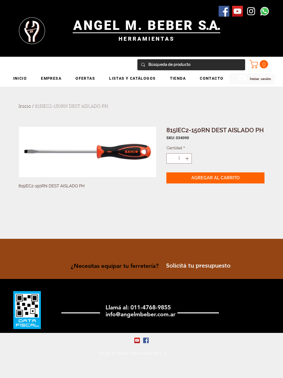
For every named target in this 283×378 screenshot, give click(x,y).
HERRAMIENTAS (147, 38)
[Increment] (187, 158)
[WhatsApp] (264, 11)
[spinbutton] (179, 158)
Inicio (25, 106)
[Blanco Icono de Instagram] (251, 11)
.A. (213, 25)
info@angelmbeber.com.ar (140, 314)
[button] (260, 64)
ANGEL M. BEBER (135, 25)
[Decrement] (170, 158)
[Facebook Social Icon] (224, 11)
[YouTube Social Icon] (237, 11)
